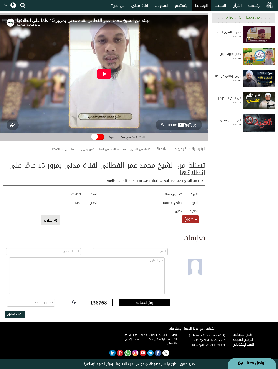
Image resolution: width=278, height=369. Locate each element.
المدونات (161, 5)
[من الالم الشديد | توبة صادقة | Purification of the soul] (259, 100)
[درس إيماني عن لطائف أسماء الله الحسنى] (259, 78)
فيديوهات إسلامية (172, 148)
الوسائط (201, 5)
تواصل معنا (254, 363)
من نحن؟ (118, 5)
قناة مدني (139, 5)
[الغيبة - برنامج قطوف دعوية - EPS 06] (259, 123)
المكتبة (220, 5)
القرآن (237, 5)
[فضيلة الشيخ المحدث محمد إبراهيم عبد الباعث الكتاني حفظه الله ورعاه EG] (259, 34)
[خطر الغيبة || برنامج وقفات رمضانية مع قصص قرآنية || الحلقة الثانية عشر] (259, 56)
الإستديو (182, 5)
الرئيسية (255, 5)
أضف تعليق (14, 314)
